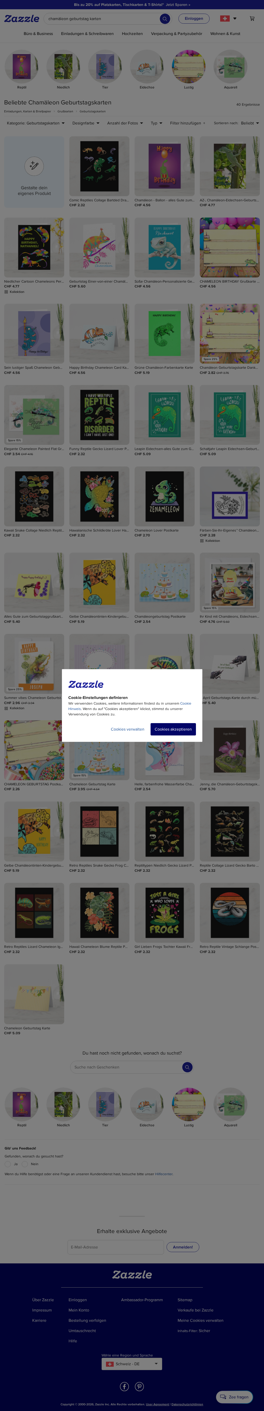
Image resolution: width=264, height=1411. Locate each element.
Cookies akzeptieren (173, 729)
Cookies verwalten (127, 729)
